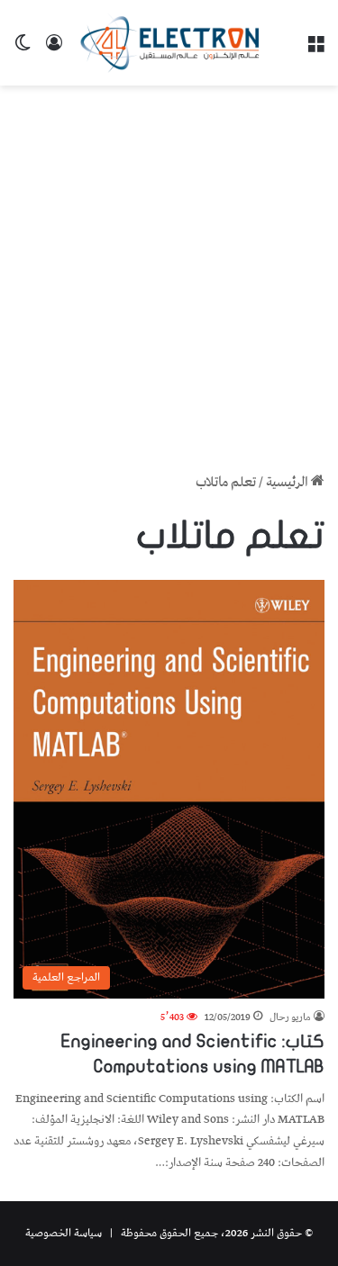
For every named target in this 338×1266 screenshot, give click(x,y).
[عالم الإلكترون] (169, 43)
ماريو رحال (290, 1017)
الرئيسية (288, 482)
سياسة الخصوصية (63, 1233)
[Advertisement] (169, 272)
